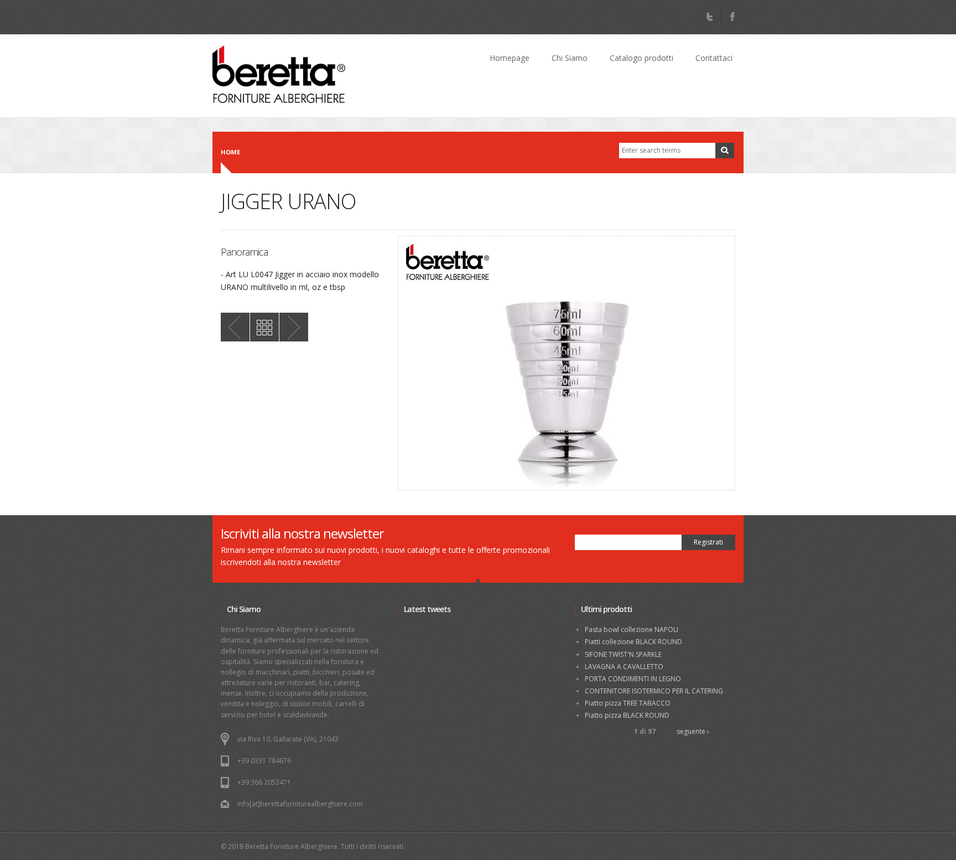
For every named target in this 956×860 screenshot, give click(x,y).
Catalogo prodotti (641, 58)
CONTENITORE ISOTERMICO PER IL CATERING (654, 691)
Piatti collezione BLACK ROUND (633, 641)
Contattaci (713, 58)
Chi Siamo (570, 58)
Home (230, 152)
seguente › (693, 731)
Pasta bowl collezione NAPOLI (631, 629)
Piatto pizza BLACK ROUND (627, 715)
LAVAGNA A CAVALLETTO (624, 666)
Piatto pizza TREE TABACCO (628, 703)
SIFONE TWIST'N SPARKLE (623, 654)
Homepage (509, 58)
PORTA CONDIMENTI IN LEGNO (633, 678)
